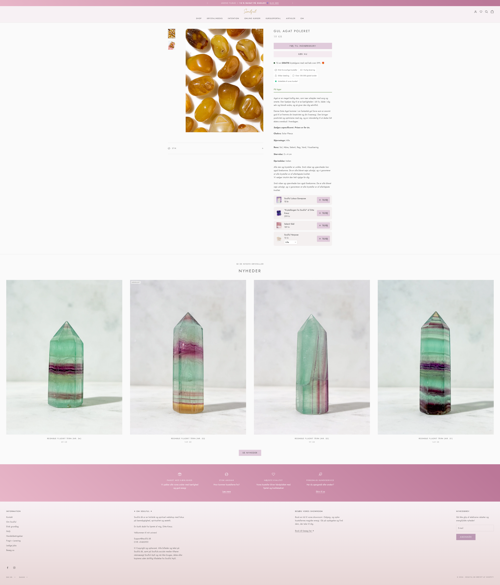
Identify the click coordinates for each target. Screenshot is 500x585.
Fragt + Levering (13, 540)
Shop (199, 18)
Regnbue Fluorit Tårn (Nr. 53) (188, 438)
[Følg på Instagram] (14, 567)
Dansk (22, 577)
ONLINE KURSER (252, 18)
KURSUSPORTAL (273, 18)
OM (302, 18)
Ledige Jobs (11, 545)
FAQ (8, 531)
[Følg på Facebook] (7, 567)
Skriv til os (320, 491)
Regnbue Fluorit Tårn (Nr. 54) (64, 438)
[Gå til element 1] (171, 33)
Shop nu (277, 3)
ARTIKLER (290, 18)
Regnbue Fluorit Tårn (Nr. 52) (312, 438)
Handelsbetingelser (14, 536)
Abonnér (466, 537)
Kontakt (9, 517)
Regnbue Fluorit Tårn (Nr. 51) (436, 438)
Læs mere (226, 491)
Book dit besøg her (303, 530)
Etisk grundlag (12, 526)
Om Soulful (11, 521)
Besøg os (10, 550)
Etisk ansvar (226, 480)
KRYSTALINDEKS (215, 18)
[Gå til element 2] (171, 45)
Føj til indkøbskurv (303, 46)
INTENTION (233, 18)
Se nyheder (250, 452)
